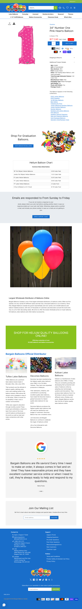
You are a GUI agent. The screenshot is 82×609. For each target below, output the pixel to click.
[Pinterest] (46, 580)
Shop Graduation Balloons (23, 145)
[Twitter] (31, 580)
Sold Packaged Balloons (58, 118)
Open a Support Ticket (41, 216)
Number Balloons (56, 109)
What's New (68, 17)
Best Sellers (54, 102)
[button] (4, 605)
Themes (70, 14)
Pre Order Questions (53, 539)
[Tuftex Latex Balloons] (16, 365)
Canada (16, 556)
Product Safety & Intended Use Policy (58, 559)
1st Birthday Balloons (57, 100)
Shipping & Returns (56, 57)
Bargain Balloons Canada (20, 598)
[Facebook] (34, 580)
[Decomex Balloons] (41, 365)
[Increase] (57, 43)
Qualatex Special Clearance (59, 114)
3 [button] (42, 491)
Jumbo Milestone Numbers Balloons (61, 105)
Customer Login (51, 549)
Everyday (25, 14)
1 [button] (39, 491)
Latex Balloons (13, 14)
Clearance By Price (56, 103)
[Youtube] (40, 580)
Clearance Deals (53, 17)
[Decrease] (50, 43)
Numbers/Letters (48, 14)
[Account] (71, 8)
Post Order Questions (53, 542)
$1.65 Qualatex (55, 98)
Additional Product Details (58, 62)
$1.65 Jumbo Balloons (57, 96)
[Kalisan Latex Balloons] (65, 363)
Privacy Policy (51, 561)
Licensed (35, 14)
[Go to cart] (75, 8)
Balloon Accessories (35, 17)
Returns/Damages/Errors (54, 544)
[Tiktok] (43, 580)
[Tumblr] (49, 579)
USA (15, 549)
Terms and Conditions (53, 556)
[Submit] (55, 8)
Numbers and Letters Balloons (60, 111)
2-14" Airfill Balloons (16, 17)
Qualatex (52, 24)
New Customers (51, 547)
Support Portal (51, 535)
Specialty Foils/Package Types (60, 120)
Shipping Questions (52, 537)
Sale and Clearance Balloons (59, 116)
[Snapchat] (52, 579)
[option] (26, 45)
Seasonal (61, 14)
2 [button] (41, 491)
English (72, 1)
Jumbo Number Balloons (58, 107)
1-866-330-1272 (19, 541)
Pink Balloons (55, 112)
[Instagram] (37, 580)
